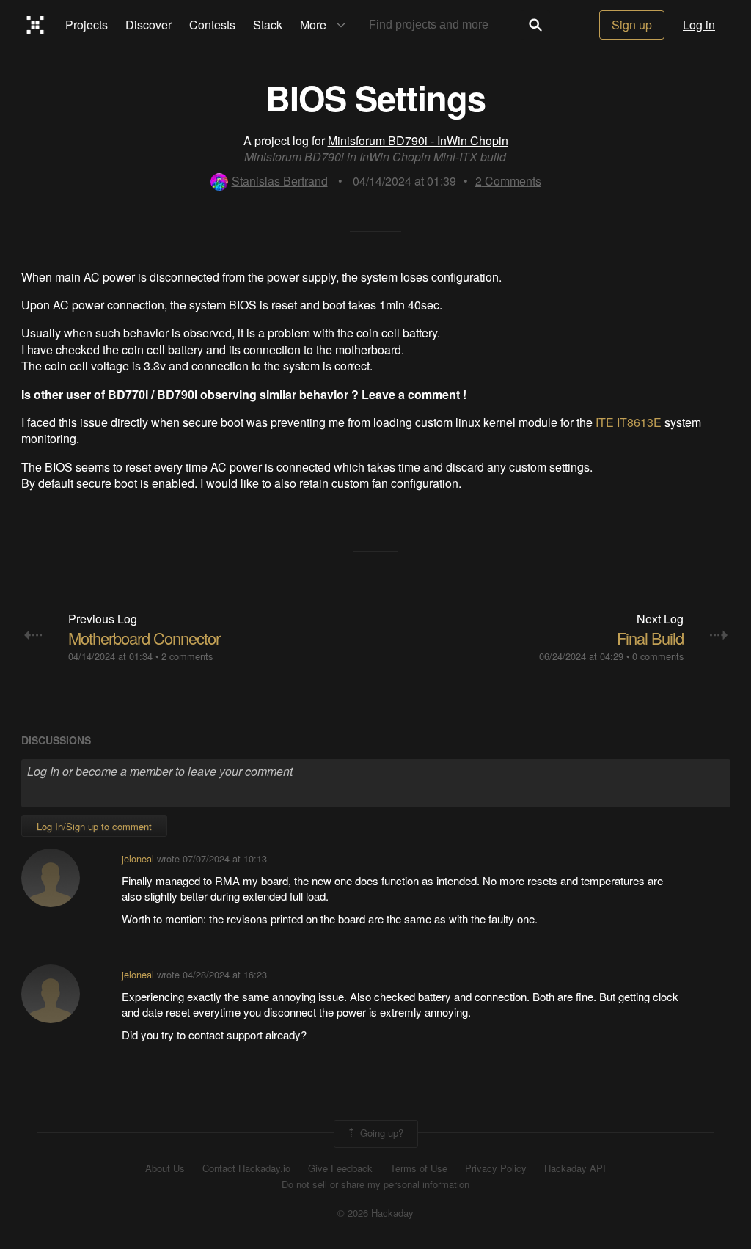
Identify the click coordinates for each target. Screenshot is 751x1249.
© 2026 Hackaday (375, 1213)
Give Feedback (340, 1168)
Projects (86, 24)
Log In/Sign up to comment (94, 826)
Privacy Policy (496, 1168)
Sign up (632, 24)
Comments (508, 180)
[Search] (535, 25)
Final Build (650, 637)
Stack (267, 24)
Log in (699, 24)
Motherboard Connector (144, 637)
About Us (165, 1168)
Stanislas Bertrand (280, 180)
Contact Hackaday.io (246, 1168)
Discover (148, 24)
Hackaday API (575, 1168)
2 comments (187, 656)
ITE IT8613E (629, 422)
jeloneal (138, 858)
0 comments (658, 656)
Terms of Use (418, 1168)
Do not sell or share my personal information (375, 1184)
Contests (212, 24)
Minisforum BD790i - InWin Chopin (418, 140)
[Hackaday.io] (35, 25)
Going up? (380, 1132)
